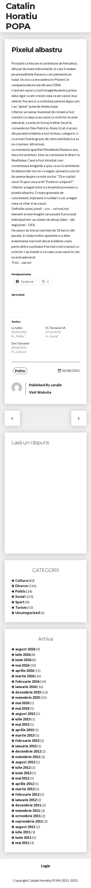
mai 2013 (22, 724)
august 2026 (25, 649)
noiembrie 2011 (27, 811)
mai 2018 (22, 708)
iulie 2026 (22, 654)
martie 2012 (24, 789)
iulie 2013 (22, 719)
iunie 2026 (23, 660)
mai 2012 (22, 778)
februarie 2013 (27, 740)
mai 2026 (22, 665)
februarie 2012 (27, 794)
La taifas (16, 328)
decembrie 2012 (28, 751)
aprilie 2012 (24, 784)
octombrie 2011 (28, 816)
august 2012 (25, 762)
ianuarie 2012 (26, 800)
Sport (20, 602)
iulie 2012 (22, 767)
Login (45, 866)
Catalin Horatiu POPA (21, 16)
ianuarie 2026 (26, 687)
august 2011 (25, 827)
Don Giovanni (20, 343)
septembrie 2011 (29, 821)
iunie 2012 (23, 773)
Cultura (21, 580)
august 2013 (25, 714)
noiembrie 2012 (27, 757)
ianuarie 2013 (26, 746)
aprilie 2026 (24, 670)
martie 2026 (24, 676)
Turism (20, 607)
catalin (56, 385)
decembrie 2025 (28, 692)
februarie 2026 (27, 681)
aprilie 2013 (24, 730)
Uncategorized (27, 613)
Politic (20, 371)
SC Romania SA (56, 328)
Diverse (21, 586)
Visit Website (40, 392)
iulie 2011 (22, 832)
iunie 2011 (23, 837)
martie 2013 (24, 735)
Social (20, 596)
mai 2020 (22, 703)
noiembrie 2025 (27, 697)
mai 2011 (22, 843)
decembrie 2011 (28, 805)
